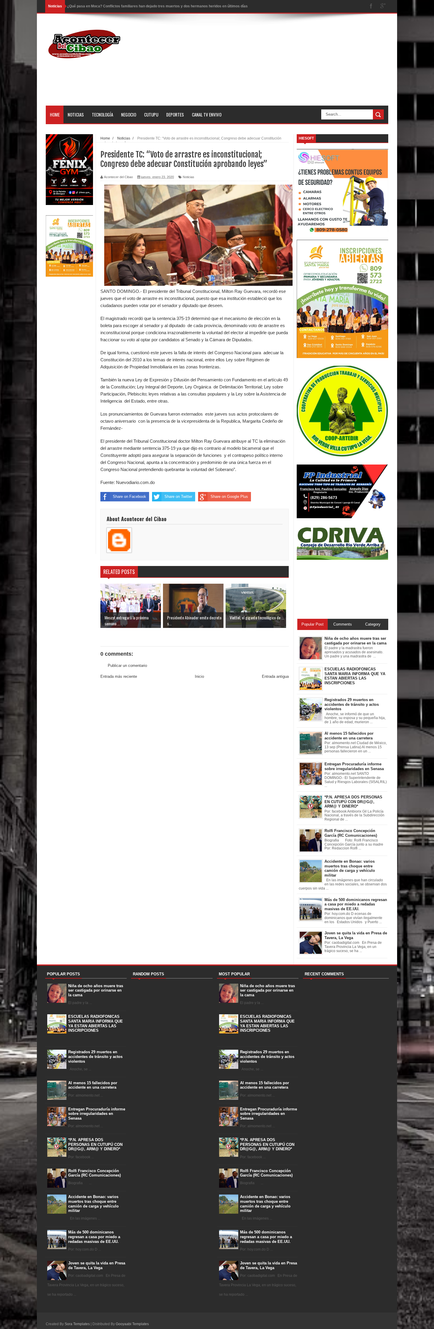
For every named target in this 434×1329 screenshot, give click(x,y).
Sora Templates (77, 1324)
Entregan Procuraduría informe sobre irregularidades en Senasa (96, 1113)
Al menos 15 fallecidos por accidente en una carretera (92, 1085)
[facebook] (371, 6)
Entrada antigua (275, 676)
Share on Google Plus (229, 496)
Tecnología (102, 114)
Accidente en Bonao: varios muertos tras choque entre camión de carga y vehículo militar (93, 1204)
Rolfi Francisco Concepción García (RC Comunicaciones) (94, 1173)
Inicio (199, 676)
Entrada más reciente (118, 676)
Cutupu (151, 114)
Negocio (128, 114)
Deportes (175, 114)
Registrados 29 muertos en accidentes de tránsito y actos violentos (95, 1056)
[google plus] (383, 6)
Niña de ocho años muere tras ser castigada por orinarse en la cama (95, 990)
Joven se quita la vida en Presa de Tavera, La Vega (96, 1265)
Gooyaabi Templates (132, 1324)
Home (55, 114)
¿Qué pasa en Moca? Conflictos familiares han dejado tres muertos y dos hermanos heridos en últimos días (157, 6)
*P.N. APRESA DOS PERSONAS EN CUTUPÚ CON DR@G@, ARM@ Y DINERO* (95, 1144)
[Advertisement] (280, 64)
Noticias (76, 114)
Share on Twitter (178, 496)
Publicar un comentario (127, 665)
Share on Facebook (129, 496)
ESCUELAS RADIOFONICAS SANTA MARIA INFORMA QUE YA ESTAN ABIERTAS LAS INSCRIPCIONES (95, 1023)
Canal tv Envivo (206, 114)
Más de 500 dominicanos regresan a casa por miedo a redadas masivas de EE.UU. (94, 1236)
